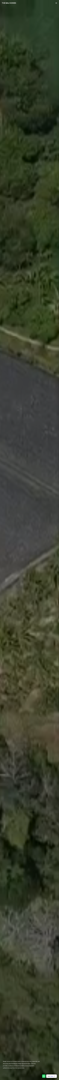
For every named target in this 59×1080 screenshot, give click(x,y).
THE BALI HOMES (9, 3)
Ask (50, 1076)
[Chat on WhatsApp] (44, 1076)
